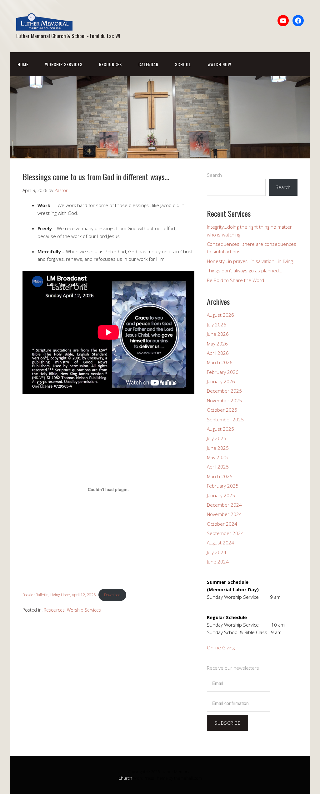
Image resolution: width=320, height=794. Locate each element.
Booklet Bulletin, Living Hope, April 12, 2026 (59, 595)
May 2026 (217, 343)
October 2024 (222, 524)
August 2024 (220, 542)
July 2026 (216, 324)
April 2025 (218, 467)
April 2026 (218, 353)
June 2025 (218, 448)
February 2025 (222, 486)
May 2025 (217, 457)
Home (23, 64)
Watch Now (219, 64)
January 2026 (221, 381)
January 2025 (221, 495)
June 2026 (218, 334)
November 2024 (224, 514)
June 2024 (218, 561)
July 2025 (216, 438)
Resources (110, 64)
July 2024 (216, 552)
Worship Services (63, 64)
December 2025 (224, 391)
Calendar (148, 64)
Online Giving (221, 647)
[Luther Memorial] (44, 25)
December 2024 (224, 505)
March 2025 (219, 476)
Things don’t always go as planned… (244, 270)
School (183, 64)
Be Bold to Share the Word (235, 280)
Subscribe (227, 723)
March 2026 (219, 362)
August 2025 (220, 429)
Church (125, 778)
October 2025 (222, 410)
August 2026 (220, 315)
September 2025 (225, 419)
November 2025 (224, 400)
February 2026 (222, 372)
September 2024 (225, 533)
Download (112, 595)
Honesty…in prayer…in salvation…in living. (250, 261)
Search (214, 175)
